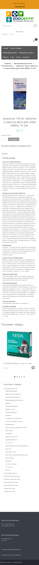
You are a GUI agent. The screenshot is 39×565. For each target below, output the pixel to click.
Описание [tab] (4, 153)
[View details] (19, 344)
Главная (5, 48)
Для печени (9, 430)
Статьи (18, 57)
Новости (6, 57)
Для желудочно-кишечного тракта (16, 427)
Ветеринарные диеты (26, 53)
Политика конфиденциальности (11, 549)
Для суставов (10, 458)
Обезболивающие (11, 412)
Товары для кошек (9, 488)
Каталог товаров (15, 48)
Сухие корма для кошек (11, 482)
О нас (12, 57)
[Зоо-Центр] (19, 16)
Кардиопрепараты (11, 440)
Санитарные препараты (13, 397)
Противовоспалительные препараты (17, 446)
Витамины (9, 433)
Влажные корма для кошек (12, 476)
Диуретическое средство (13, 394)
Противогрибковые (12, 406)
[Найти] (35, 25)
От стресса (9, 467)
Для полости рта (11, 452)
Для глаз (8, 449)
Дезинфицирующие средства (14, 400)
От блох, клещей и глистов (14, 421)
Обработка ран (10, 409)
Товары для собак (9, 491)
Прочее (8, 470)
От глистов (9, 443)
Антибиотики (7, 66)
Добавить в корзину (33, 367)
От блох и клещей (11, 464)
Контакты (26, 57)
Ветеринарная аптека (10, 53)
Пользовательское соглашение (11, 555)
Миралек (8, 403)
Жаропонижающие (11, 391)
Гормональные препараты (14, 418)
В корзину (13, 139)
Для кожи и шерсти (11, 436)
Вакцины (8, 415)
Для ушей (8, 461)
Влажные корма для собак (12, 479)
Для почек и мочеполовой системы (16, 455)
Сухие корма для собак (11, 485)
